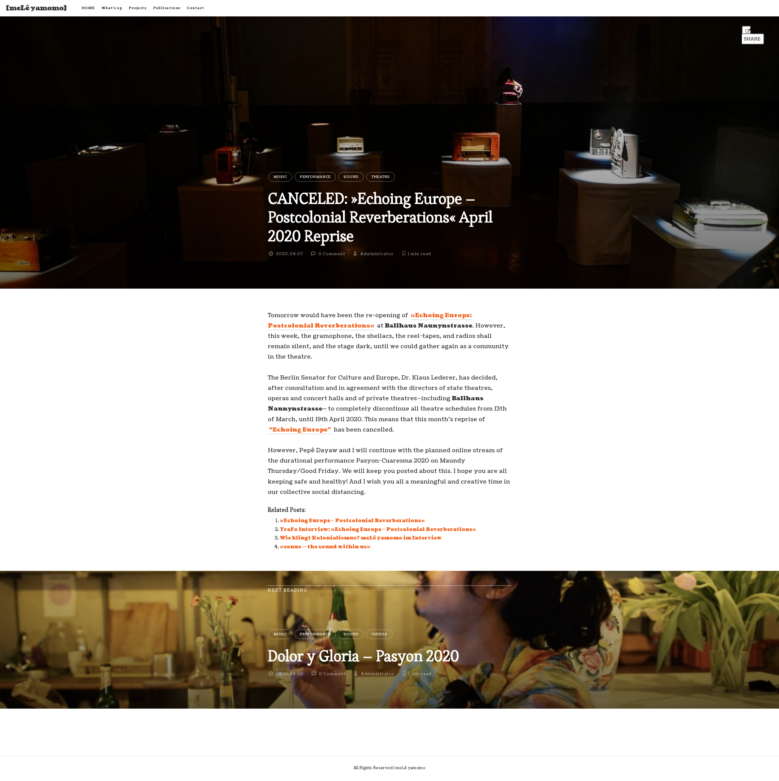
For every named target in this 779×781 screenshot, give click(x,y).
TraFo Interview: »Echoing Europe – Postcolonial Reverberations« (378, 529)
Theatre (381, 177)
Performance (315, 177)
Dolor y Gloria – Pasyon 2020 (363, 656)
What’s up (111, 8)
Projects (137, 8)
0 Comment (331, 254)
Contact (195, 8)
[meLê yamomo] (36, 8)
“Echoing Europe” (300, 430)
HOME (88, 8)
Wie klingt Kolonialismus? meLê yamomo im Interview (361, 538)
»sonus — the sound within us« (325, 546)
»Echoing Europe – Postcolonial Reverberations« (352, 520)
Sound (351, 177)
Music (280, 177)
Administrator (377, 254)
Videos (379, 634)
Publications (166, 8)
